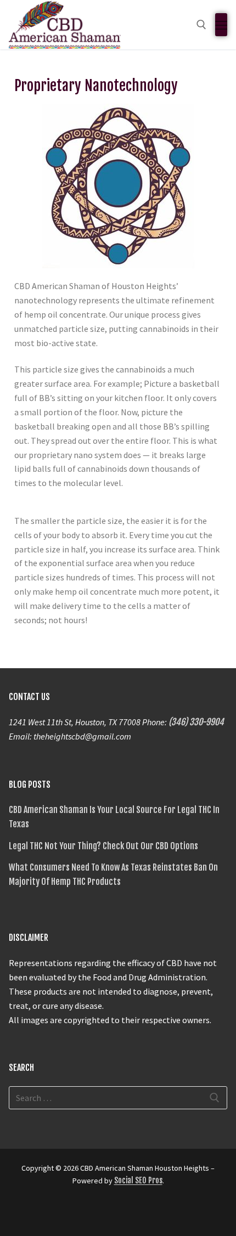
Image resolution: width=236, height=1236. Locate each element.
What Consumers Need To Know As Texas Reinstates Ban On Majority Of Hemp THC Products (113, 874)
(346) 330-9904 (196, 721)
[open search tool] (201, 25)
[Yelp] (58, 1213)
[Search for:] (118, 1097)
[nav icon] (221, 24)
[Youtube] (78, 1213)
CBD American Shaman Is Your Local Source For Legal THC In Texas (114, 816)
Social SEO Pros (138, 1180)
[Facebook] (19, 1213)
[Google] (38, 1213)
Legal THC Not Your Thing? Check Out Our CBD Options (103, 845)
